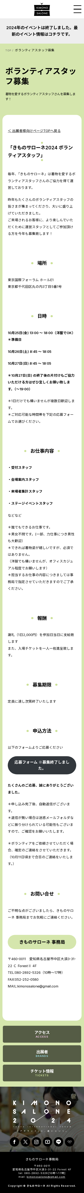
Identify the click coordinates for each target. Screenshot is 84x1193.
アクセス (42, 1034)
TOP (8, 50)
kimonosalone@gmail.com (46, 1176)
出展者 (42, 1053)
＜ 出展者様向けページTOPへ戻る (34, 131)
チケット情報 (42, 1073)
